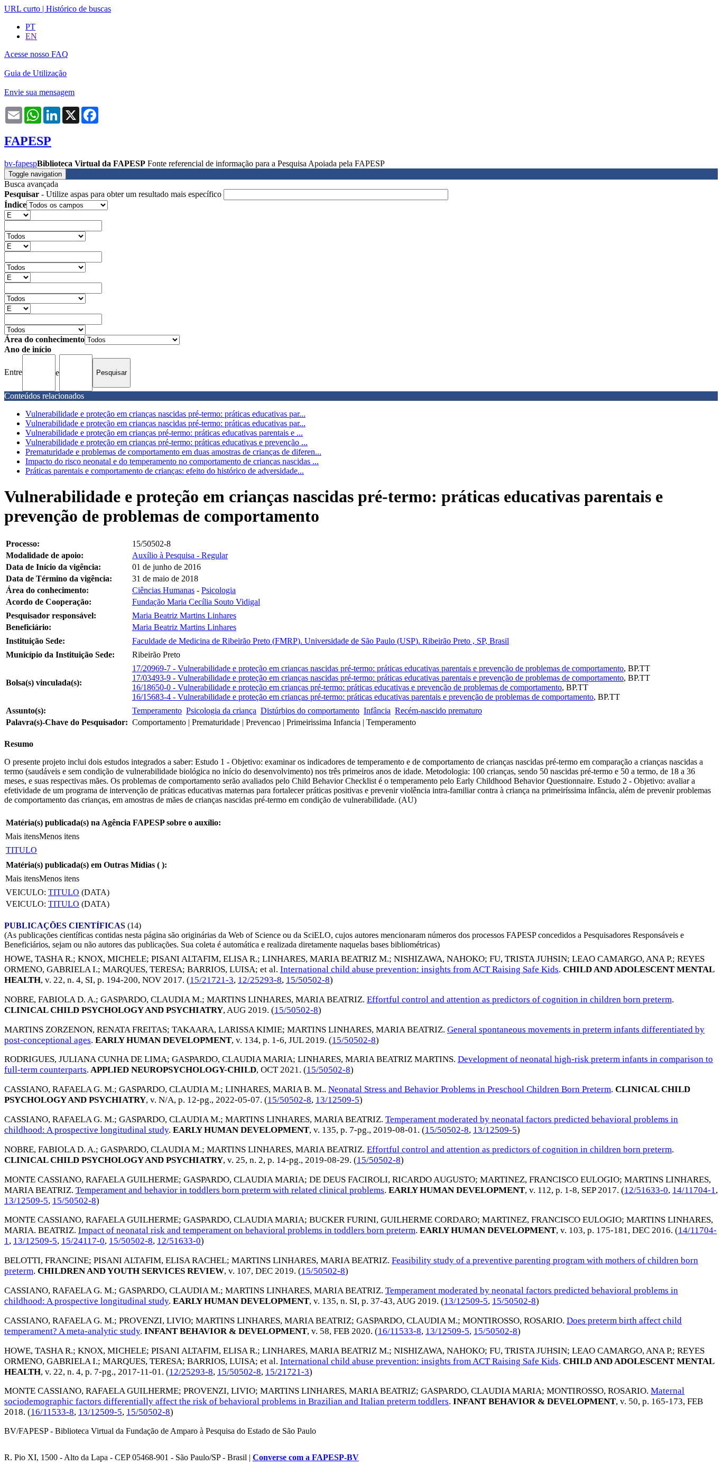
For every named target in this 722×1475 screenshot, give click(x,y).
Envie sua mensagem (39, 92)
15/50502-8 (308, 980)
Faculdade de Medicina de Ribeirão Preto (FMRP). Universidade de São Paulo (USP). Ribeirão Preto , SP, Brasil (320, 640)
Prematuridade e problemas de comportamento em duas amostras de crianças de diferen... (173, 451)
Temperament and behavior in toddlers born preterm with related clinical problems (230, 1190)
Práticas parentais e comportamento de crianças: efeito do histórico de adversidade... (164, 470)
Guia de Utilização (35, 73)
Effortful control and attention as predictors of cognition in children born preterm (519, 999)
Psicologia (218, 590)
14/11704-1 (694, 1190)
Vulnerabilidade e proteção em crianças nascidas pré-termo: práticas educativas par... (165, 413)
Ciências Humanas (163, 590)
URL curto (22, 8)
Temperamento (157, 710)
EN (31, 36)
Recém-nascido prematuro (438, 710)
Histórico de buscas (78, 8)
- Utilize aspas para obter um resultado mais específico (114, 194)
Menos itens (59, 836)
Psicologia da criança (221, 710)
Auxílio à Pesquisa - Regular (180, 555)
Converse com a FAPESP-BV (306, 1457)
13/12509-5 (337, 1100)
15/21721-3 (212, 980)
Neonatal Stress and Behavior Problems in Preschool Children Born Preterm (469, 1089)
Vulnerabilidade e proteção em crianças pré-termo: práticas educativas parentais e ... (164, 432)
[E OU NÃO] (17, 214)
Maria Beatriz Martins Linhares (184, 615)
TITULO (21, 849)
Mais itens (22, 836)
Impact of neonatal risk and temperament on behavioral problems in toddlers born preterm (246, 1230)
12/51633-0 (646, 1190)
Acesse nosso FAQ (36, 54)
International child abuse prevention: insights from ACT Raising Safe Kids (419, 969)
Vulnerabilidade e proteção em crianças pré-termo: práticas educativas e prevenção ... (166, 442)
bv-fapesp (20, 163)
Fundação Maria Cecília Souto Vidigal (196, 601)
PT (30, 26)
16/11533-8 (399, 1331)
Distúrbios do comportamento (310, 710)
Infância (377, 710)
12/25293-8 (260, 980)
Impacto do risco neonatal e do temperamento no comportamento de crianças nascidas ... (172, 461)
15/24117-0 (83, 1241)
